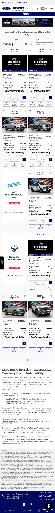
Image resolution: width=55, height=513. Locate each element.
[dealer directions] (3, 496)
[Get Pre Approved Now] (14, 197)
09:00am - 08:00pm (22, 3)
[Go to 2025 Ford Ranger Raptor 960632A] (14, 309)
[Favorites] (32, 8)
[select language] (46, 9)
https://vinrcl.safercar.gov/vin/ (9, 478)
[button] (28, 8)
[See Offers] (27, 22)
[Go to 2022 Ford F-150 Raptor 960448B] (40, 309)
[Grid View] (26, 44)
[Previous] (23, 360)
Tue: (11, 3)
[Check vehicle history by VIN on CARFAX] (22, 74)
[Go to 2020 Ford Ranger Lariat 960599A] (14, 125)
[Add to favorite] (25, 50)
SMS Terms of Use (45, 496)
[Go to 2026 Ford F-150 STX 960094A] (40, 186)
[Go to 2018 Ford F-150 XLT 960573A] (14, 63)
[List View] (31, 44)
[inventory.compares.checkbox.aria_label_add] (3, 50)
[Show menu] (51, 8)
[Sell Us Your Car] (14, 259)
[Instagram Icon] (30, 504)
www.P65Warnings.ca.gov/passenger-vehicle (14, 488)
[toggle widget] (48, 506)
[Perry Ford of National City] (13, 9)
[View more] (51, 2)
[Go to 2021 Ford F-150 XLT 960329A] (40, 125)
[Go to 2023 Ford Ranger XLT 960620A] (40, 63)
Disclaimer (48, 25)
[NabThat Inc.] (51, 499)
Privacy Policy (46, 493)
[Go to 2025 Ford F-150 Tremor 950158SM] (40, 248)
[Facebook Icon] (24, 504)
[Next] (32, 360)
